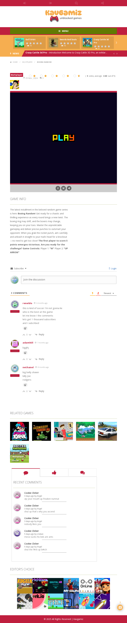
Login (113, 268)
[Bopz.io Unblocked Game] (25, 600)
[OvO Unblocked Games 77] (86, 585)
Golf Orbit (30, 39)
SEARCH (76, 3)
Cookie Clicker (31, 492)
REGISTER (50, 3)
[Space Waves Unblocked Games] (102, 600)
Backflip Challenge (36, 53)
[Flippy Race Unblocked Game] (86, 600)
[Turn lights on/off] (58, 188)
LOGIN (24, 3)
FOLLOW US (102, 3)
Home (15, 62)
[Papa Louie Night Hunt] (71, 600)
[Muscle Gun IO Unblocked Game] (71, 585)
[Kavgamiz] (64, 15)
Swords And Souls (68, 39)
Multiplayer (27, 62)
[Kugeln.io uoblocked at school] (25, 585)
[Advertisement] (93, 227)
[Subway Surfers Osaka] (102, 585)
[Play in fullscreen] (63, 188)
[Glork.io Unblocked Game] (40, 600)
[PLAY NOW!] (19, 42)
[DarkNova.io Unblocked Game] (40, 585)
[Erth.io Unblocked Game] (56, 600)
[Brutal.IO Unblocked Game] (56, 585)
